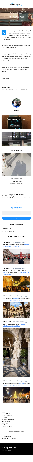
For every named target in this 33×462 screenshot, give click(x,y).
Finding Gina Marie (7, 426)
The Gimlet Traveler (7, 425)
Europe (11, 89)
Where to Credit (6, 421)
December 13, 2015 (14, 20)
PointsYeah (5, 423)
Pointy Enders (9, 447)
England (5, 89)
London (17, 89)
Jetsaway (21, 20)
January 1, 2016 (19, 183)
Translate (13, 438)
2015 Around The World (16, 13)
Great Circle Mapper (7, 415)
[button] (13, 186)
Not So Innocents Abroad (8, 419)
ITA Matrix (4, 417)
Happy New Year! (16, 181)
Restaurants (24, 89)
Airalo (3, 412)
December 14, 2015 (13, 138)
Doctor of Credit (6, 414)
